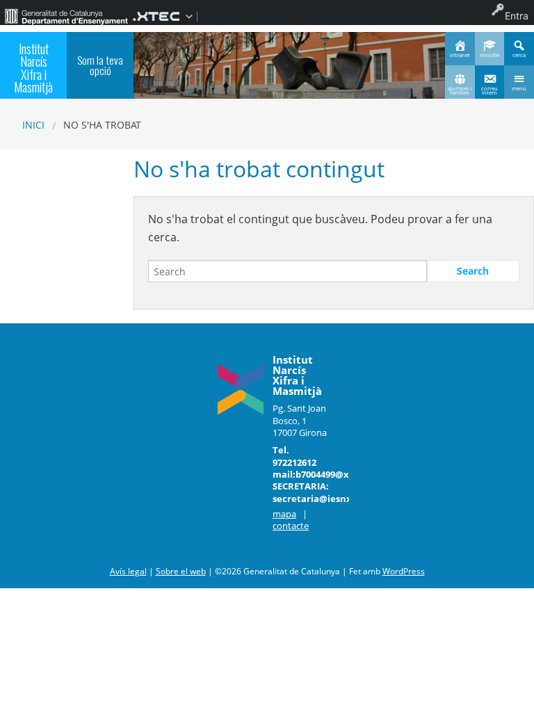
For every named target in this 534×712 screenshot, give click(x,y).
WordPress (403, 571)
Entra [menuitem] (516, 16)
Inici (33, 124)
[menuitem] (66, 16)
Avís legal (128, 571)
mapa (284, 514)
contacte (291, 525)
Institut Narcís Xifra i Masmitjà (33, 67)
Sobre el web (181, 571)
